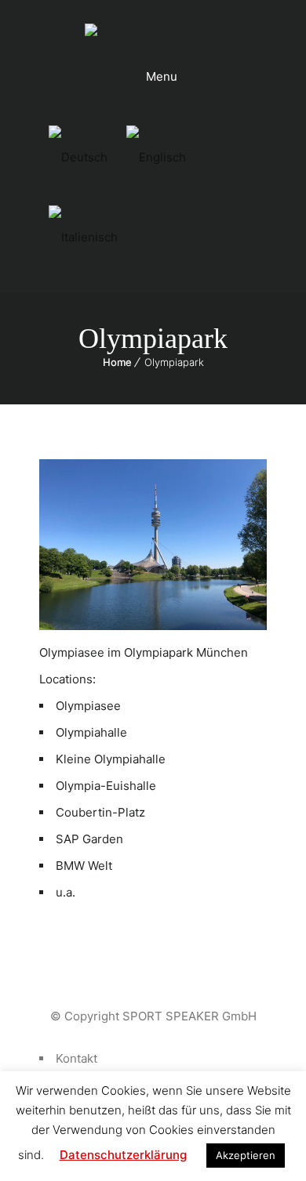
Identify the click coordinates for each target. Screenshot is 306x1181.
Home (117, 362)
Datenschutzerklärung (123, 1154)
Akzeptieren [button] (245, 1155)
